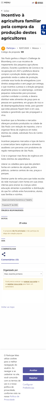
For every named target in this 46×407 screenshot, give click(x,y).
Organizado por (10, 270)
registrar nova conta (14, 284)
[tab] (10, 260)
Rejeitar (33, 378)
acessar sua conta (30, 281)
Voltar (6, 10)
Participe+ (11, 48)
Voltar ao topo (7, 307)
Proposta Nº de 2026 (10, 205)
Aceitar (33, 370)
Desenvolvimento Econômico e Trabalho (17, 200)
